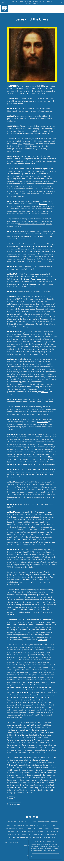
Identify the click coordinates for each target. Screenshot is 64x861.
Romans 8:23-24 (14, 226)
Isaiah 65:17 (29, 144)
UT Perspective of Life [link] (38, 837)
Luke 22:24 (16, 459)
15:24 (37, 379)
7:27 (53, 742)
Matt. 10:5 (30, 379)
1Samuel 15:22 (27, 735)
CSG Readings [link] (14, 837)
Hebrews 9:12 (25, 562)
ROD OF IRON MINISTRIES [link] (39, 826)
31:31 (20, 144)
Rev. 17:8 (10, 186)
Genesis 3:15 (41, 236)
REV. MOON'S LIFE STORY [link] (20, 826)
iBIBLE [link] (24, 834)
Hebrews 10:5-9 (42, 291)
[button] (61, 8)
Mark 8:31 (40, 86)
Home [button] (9, 826)
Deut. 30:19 (42, 640)
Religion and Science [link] (36, 834)
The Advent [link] (53, 826)
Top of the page (14, 804)
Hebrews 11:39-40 (14, 151)
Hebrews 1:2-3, (42, 560)
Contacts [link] (51, 837)
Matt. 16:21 (16, 299)
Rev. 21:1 (49, 224)
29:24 (9, 394)
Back (11, 798)
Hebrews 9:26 (50, 562)
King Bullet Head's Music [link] (34, 828)
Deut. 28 (12, 324)
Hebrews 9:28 (24, 224)
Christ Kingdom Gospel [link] (49, 831)
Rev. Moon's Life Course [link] (14, 828)
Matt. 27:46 (41, 459)
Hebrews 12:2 (25, 419)
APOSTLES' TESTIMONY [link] (15, 840)
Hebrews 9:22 (16, 747)
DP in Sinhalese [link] (51, 834)
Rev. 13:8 (10, 161)
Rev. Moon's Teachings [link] (13, 843)
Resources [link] (24, 837)
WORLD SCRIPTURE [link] (13, 834)
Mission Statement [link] (52, 828)
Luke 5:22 (47, 742)
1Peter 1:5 (34, 224)
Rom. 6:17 (43, 204)
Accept (45, 855)
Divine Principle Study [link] (14, 831)
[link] (4, 8)
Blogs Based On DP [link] (31, 831)
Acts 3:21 (41, 224)
